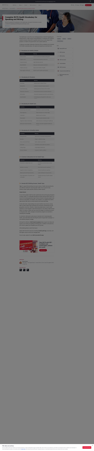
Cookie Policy (23, 449)
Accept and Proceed (86, 447)
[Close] (92, 445)
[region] (47, 447)
